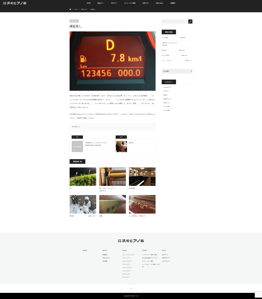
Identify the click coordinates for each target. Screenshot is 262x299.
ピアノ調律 (166, 110)
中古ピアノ (114, 3)
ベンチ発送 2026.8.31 (174, 37)
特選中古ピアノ (167, 99)
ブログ (76, 9)
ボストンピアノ (126, 258)
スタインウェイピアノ (128, 255)
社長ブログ (146, 3)
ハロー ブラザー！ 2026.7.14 (176, 60)
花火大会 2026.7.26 (173, 50)
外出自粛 (132, 188)
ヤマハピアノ (126, 277)
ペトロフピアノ (126, 271)
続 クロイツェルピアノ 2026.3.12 (112, 189)
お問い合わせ (159, 3)
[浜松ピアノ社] (131, 241)
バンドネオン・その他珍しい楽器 (150, 265)
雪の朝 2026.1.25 (82, 216)
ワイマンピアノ (126, 264)
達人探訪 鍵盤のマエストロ (149, 258)
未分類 (165, 95)
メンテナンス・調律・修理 (149, 255)
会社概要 (104, 261)
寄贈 (100, 216)
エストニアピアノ (127, 267)
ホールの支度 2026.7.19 (174, 55)
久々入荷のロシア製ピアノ (137, 216)
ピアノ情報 (166, 106)
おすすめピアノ (167, 87)
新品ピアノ (101, 3)
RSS (131, 288)
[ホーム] (70, 7)
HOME (89, 3)
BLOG (164, 250)
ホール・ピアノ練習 (129, 3)
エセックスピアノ (127, 261)
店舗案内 (172, 3)
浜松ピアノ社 (134, 296)
